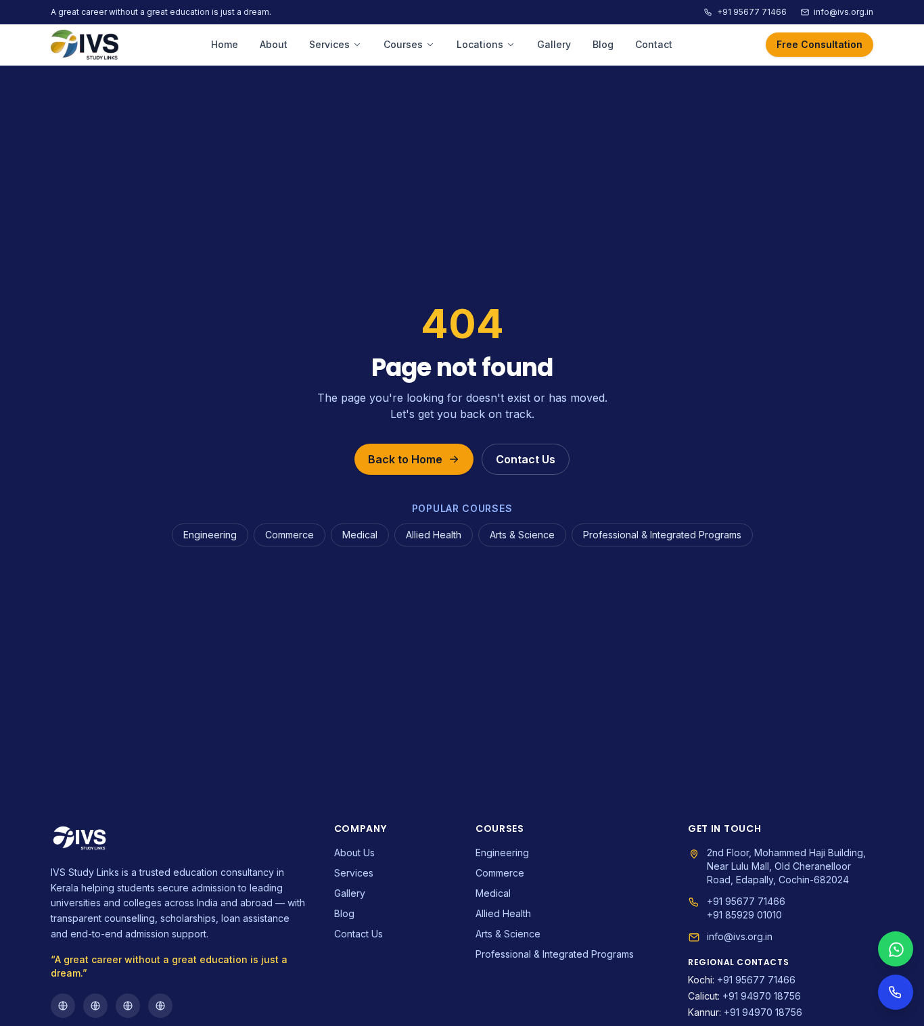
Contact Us (525, 459)
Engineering (210, 534)
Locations (480, 44)
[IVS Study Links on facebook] (63, 1006)
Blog (603, 44)
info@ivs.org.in (843, 12)
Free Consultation (819, 44)
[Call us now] (895, 992)
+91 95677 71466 (752, 12)
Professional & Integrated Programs (662, 534)
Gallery (554, 44)
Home (224, 44)
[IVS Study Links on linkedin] (160, 1006)
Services (329, 44)
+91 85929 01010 (744, 914)
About (273, 44)
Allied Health (433, 534)
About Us (354, 852)
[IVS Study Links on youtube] (128, 1006)
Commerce (289, 534)
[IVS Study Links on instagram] (95, 1006)
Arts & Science (522, 534)
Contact (653, 44)
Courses (403, 44)
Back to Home (405, 459)
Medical (359, 534)
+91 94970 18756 (744, 996)
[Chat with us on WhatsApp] (895, 948)
